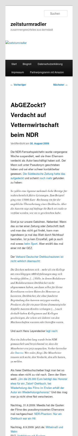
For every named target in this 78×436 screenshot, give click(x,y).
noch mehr (46, 178)
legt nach (51, 331)
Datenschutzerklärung (50, 64)
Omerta (19, 353)
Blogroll (27, 64)
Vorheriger (18, 84)
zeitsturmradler (28, 23)
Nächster (60, 84)
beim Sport (30, 244)
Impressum (17, 72)
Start (14, 64)
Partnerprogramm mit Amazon (47, 72)
